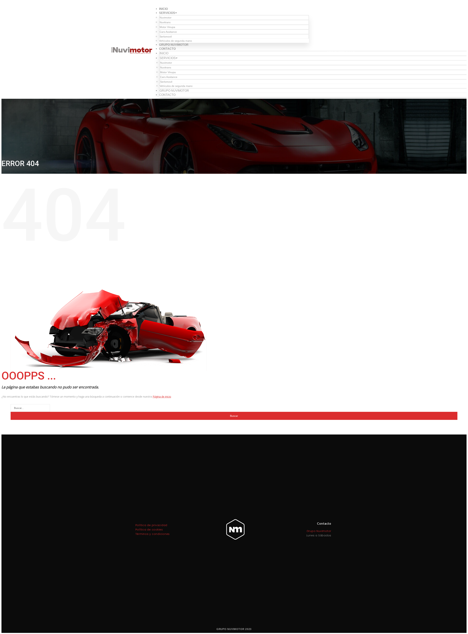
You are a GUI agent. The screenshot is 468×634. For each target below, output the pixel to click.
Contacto (167, 48)
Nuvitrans (165, 22)
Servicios (167, 12)
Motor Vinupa (167, 27)
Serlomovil (166, 36)
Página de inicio (162, 396)
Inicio (163, 8)
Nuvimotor (165, 17)
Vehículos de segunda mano (175, 40)
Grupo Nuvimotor (173, 44)
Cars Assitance (168, 31)
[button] (340, 52)
